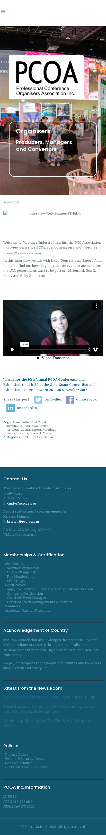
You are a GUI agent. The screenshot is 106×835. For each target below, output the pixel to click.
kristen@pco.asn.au (23, 521)
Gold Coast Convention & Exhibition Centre (25, 424)
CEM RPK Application (24, 572)
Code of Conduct (18, 763)
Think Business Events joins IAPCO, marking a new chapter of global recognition (48, 709)
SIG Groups (16, 581)
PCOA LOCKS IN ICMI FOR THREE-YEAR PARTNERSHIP (49, 697)
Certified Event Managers (27, 598)
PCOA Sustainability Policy (26, 767)
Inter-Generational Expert (22, 429)
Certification (15, 585)
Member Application (23, 568)
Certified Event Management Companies (39, 602)
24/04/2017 (11, 202)
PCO (25, 437)
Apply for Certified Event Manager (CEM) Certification (50, 589)
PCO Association (41, 437)
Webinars (12, 606)
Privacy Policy (16, 754)
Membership (15, 564)
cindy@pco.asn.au (21, 503)
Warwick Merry (40, 433)
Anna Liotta (20, 422)
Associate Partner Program (27, 610)
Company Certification (25, 593)
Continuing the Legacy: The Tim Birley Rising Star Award (48, 723)
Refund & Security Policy (24, 759)
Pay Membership (20, 576)
